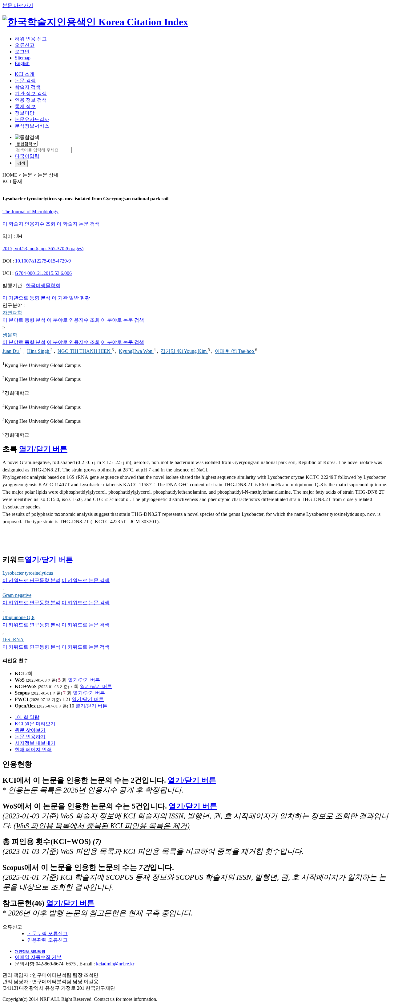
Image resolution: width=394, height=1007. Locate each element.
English (22, 63)
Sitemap (22, 57)
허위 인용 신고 (31, 38)
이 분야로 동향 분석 (24, 320)
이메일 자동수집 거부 (38, 957)
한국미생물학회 (43, 285)
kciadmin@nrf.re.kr (115, 963)
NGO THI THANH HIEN (85, 351)
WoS (20, 680)
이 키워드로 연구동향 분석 (31, 580)
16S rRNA (13, 639)
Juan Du (11, 351)
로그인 (22, 51)
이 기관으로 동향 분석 (26, 297)
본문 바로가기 (17, 5)
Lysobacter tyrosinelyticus (27, 573)
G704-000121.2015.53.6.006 (43, 273)
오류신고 (24, 45)
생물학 (9, 334)
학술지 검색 (28, 87)
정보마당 (24, 113)
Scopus (22, 692)
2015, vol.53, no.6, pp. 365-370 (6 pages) (42, 248)
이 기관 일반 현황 (71, 297)
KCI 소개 (24, 74)
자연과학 (12, 312)
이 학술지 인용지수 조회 (28, 223)
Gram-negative (16, 595)
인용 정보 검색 (31, 100)
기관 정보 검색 (31, 93)
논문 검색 (25, 80)
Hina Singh (38, 351)
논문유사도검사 (32, 119)
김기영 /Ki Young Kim (184, 351)
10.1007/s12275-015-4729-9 (43, 260)
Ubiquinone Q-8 (18, 617)
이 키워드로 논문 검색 (86, 580)
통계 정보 (25, 106)
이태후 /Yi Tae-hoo (235, 351)
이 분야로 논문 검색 (122, 320)
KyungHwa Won (136, 351)
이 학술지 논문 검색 (78, 223)
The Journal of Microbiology (30, 211)
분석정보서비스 (32, 125)
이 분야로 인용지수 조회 (73, 320)
